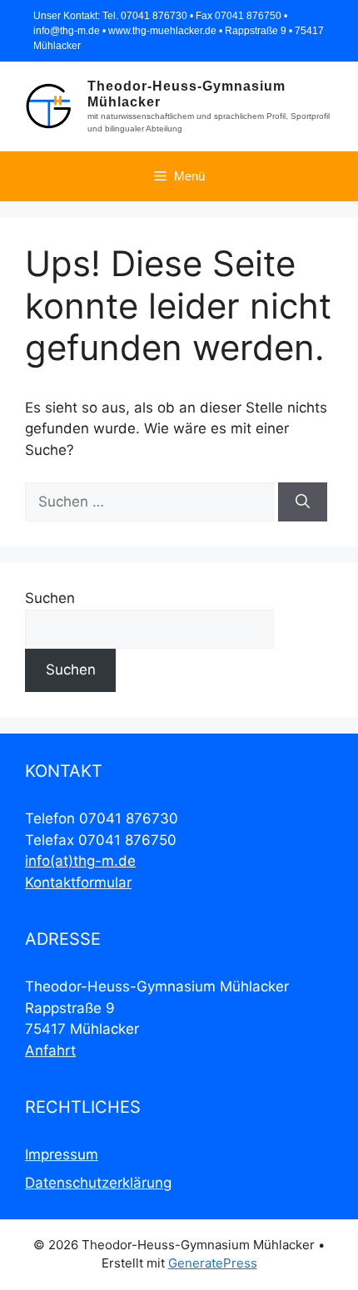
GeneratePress (212, 1263)
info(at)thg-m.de (80, 861)
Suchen (50, 598)
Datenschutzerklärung (98, 1182)
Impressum (61, 1154)
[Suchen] (302, 502)
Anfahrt (50, 1050)
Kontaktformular (78, 882)
